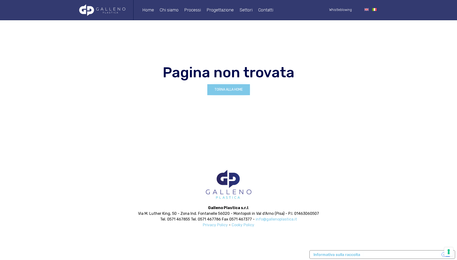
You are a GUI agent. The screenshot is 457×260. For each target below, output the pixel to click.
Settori (246, 10)
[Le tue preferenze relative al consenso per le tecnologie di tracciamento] (448, 251)
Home (148, 10)
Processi (192, 10)
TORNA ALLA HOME (228, 90)
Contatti (265, 10)
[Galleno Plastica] (102, 10)
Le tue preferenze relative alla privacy (403, 254)
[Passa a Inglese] (367, 10)
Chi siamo (169, 10)
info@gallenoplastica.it (276, 219)
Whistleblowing (340, 10)
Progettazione (220, 10)
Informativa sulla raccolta (336, 254)
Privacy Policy (215, 225)
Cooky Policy (243, 225)
